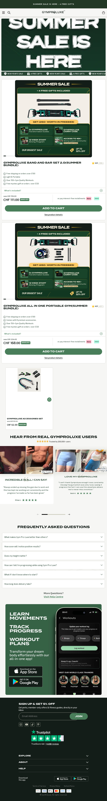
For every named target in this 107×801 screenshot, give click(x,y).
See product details (53, 214)
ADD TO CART (53, 208)
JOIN (78, 716)
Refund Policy (69, 786)
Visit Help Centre (53, 596)
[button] (69, 514)
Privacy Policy (55, 786)
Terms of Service (39, 786)
